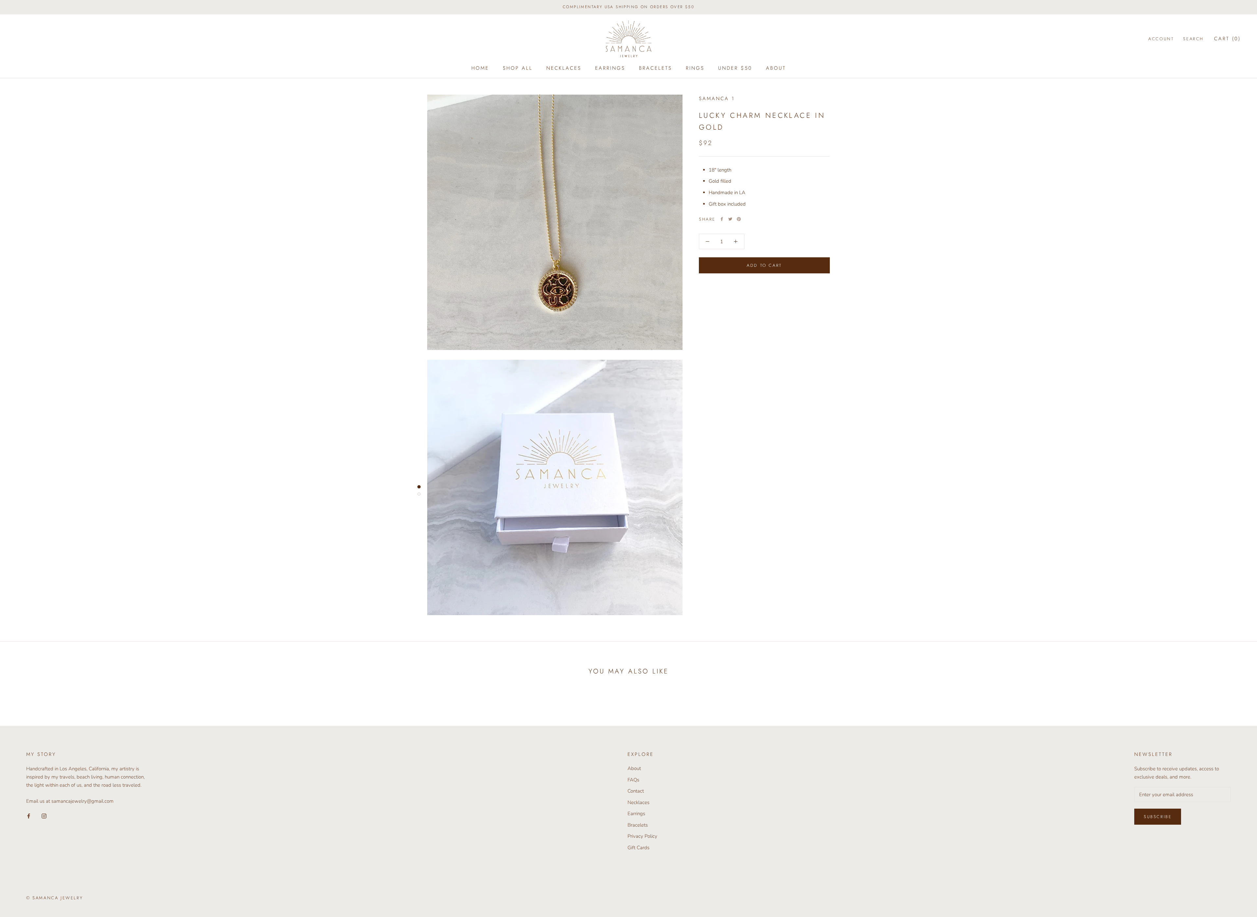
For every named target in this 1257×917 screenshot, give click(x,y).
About (776, 68)
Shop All (518, 68)
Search (1193, 39)
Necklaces (563, 68)
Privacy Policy (642, 836)
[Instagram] (44, 816)
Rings (695, 68)
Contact (636, 791)
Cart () (1227, 38)
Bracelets (638, 825)
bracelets (655, 68)
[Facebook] (722, 219)
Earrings (610, 68)
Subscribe (1158, 817)
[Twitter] (730, 219)
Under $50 (735, 68)
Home (480, 68)
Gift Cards (638, 847)
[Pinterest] (739, 219)
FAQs (633, 780)
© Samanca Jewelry (54, 898)
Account (1161, 39)
